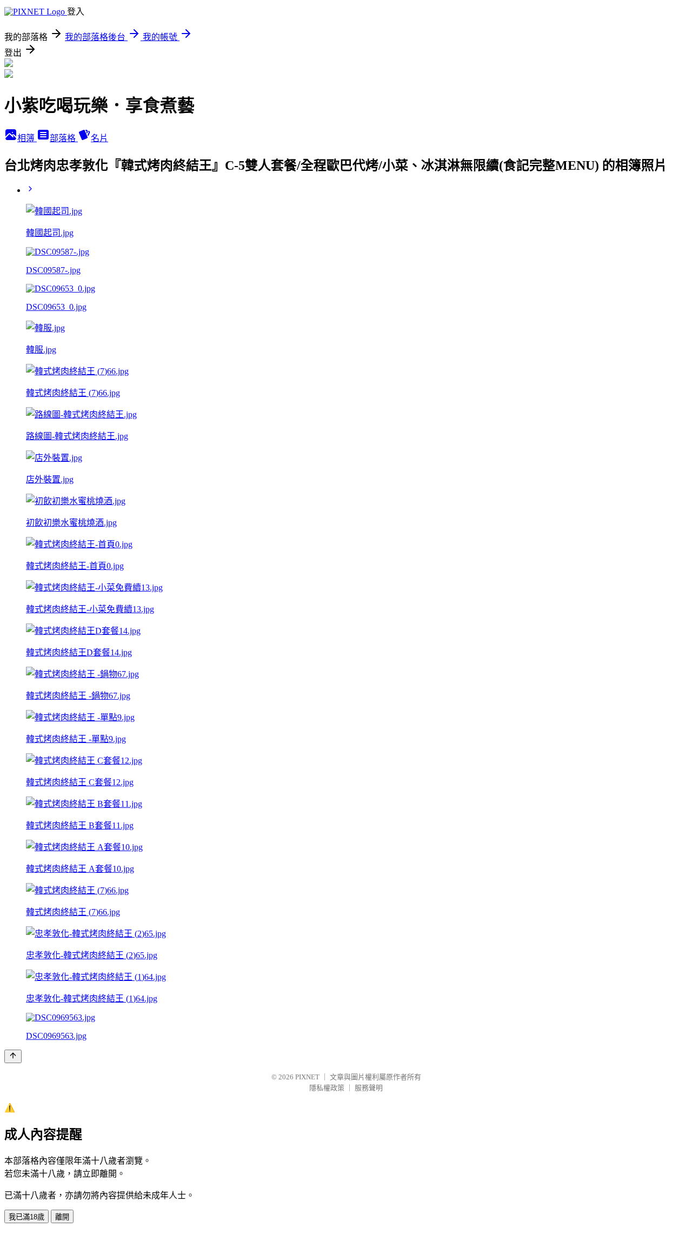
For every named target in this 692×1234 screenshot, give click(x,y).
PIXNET (307, 1077)
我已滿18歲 (26, 1217)
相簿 (27, 138)
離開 (62, 1217)
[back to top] (13, 1056)
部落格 (64, 138)
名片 (99, 138)
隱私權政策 (326, 1088)
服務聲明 (369, 1088)
